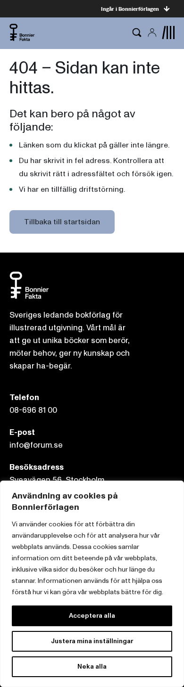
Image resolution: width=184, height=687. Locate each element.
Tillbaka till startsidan (62, 222)
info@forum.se (36, 445)
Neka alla (92, 666)
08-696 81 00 (33, 410)
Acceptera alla (92, 615)
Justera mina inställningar (92, 641)
